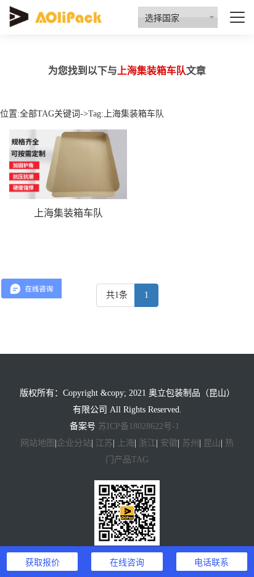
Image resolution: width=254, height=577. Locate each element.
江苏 (104, 443)
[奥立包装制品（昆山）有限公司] (55, 15)
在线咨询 (127, 561)
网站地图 (37, 443)
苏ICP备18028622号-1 (138, 426)
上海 (125, 443)
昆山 (212, 443)
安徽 (169, 443)
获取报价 (42, 561)
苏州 (190, 443)
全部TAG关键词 (50, 113)
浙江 (147, 443)
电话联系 (211, 561)
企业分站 (74, 443)
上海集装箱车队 (68, 213)
